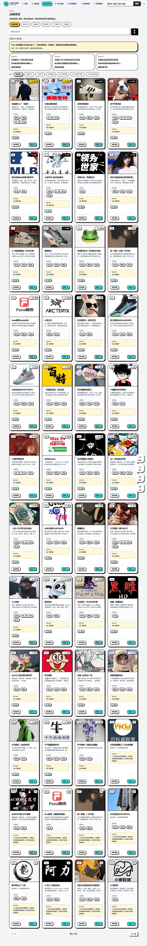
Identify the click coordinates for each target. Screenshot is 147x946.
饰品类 (66, 24)
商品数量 (51, 74)
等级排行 (29, 74)
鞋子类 (25, 24)
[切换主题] (144, 3)
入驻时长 (40, 74)
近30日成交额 (92, 74)
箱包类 (46, 24)
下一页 (133, 934)
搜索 (137, 3)
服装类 (35, 24)
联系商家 (16, 144)
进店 (31, 144)
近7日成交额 (63, 74)
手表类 (56, 24)
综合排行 (18, 74)
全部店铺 (14, 24)
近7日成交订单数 (77, 74)
